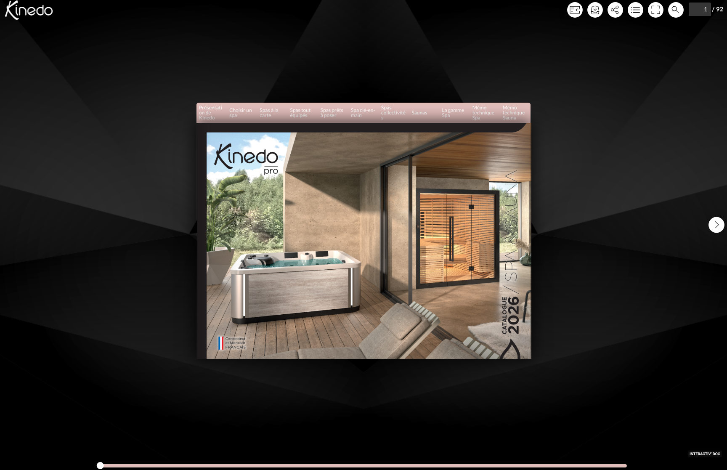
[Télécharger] (595, 10)
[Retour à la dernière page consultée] (575, 10)
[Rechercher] (676, 10)
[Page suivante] (716, 224)
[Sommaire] (635, 10)
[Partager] (615, 10)
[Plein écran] (655, 10)
